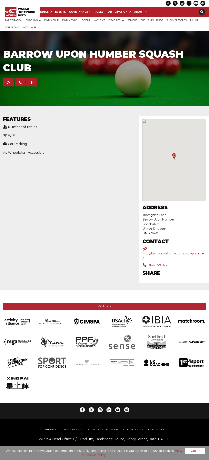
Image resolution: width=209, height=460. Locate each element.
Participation (117, 11)
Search (202, 12)
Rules (98, 11)
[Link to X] (175, 3)
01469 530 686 (157, 265)
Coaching (32, 20)
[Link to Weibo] (203, 3)
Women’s (99, 20)
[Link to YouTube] (196, 3)
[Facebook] (31, 82)
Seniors (132, 20)
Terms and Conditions (102, 429)
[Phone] (20, 82)
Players (22, 11)
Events (60, 11)
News (9, 11)
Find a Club (51, 20)
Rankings (41, 11)
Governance (78, 11)
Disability (114, 20)
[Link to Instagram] (182, 3)
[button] (174, 156)
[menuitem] (8, 12)
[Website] (8, 82)
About (139, 11)
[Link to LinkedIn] (189, 3)
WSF (33, 27)
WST (25, 27)
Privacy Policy (71, 429)
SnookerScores (176, 20)
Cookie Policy (133, 429)
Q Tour (86, 20)
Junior (194, 20)
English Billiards (152, 20)
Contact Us (156, 429)
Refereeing (12, 27)
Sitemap (50, 429)
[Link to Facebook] (168, 3)
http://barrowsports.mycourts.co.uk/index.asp (173, 256)
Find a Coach (70, 20)
